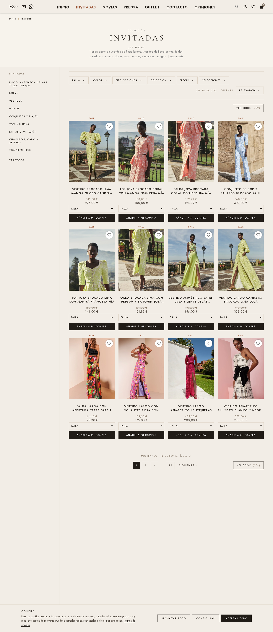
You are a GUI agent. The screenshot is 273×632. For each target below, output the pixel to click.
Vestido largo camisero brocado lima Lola (240, 300)
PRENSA (131, 7)
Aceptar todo (236, 618)
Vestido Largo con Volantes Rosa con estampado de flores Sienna (141, 408)
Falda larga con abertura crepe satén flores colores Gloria (91, 408)
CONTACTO (177, 7)
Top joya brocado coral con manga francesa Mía (141, 191)
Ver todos (16, 160)
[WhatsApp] (31, 6)
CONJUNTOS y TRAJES (23, 116)
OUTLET (152, 7)
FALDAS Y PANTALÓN (23, 132)
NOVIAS (110, 7)
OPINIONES (205, 7)
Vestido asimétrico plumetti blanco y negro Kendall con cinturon (241, 408)
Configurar (205, 618)
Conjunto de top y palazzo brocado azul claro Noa (241, 191)
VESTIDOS (15, 101)
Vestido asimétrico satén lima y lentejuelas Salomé (191, 300)
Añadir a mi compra (92, 218)
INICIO (63, 7)
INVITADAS (86, 7)
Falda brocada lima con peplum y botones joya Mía (141, 300)
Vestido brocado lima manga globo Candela (91, 191)
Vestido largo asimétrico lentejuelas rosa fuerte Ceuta (191, 408)
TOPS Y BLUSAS (19, 124)
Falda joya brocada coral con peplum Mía (191, 191)
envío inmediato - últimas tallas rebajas (28, 84)
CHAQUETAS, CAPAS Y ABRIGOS (23, 141)
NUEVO (14, 93)
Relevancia (250, 90)
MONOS (14, 109)
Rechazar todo (174, 618)
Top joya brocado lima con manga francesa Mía (91, 300)
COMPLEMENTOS (20, 150)
